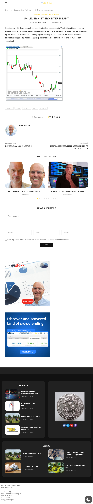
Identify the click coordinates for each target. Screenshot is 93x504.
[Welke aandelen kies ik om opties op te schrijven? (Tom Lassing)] (12, 430)
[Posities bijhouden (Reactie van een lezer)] (12, 394)
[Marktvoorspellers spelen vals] (56, 467)
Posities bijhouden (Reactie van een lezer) (29, 392)
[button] (8, 180)
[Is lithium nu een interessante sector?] (25, 175)
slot (34, 108)
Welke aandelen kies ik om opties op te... (31, 428)
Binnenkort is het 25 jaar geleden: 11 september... (74, 453)
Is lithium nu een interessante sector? (25, 191)
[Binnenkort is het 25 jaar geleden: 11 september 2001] (56, 454)
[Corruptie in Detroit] (13, 467)
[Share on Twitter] (54, 117)
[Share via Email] (59, 117)
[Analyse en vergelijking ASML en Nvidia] (68, 175)
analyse (9, 108)
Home (7, 10)
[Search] (86, 3)
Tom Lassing (41, 22)
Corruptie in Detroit (30, 466)
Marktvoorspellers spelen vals (75, 466)
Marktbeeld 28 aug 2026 (30, 416)
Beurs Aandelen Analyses (22, 10)
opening (26, 108)
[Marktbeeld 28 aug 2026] (12, 418)
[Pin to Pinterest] (57, 117)
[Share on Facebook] (52, 117)
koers (18, 108)
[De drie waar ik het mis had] (12, 406)
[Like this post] (50, 117)
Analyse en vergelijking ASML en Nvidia (67, 191)
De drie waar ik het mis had (29, 404)
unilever (43, 108)
